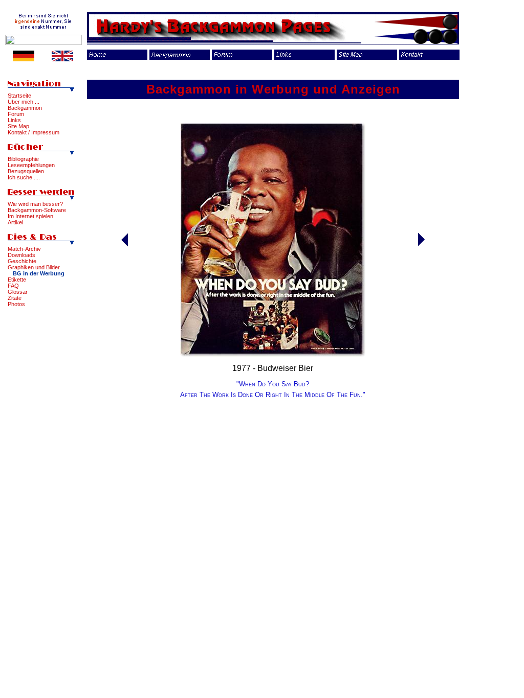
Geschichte (22, 261)
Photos (16, 304)
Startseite (19, 95)
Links (14, 120)
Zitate (14, 298)
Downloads (21, 255)
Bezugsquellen (26, 171)
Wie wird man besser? (35, 204)
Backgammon (25, 108)
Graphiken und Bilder (34, 267)
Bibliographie (23, 159)
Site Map (18, 126)
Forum (16, 114)
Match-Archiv (24, 249)
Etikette (17, 279)
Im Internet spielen (30, 216)
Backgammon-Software (37, 210)
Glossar (18, 292)
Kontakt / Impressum (33, 132)
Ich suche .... (24, 177)
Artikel (15, 222)
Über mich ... (23, 102)
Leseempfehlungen (31, 165)
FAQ (13, 286)
